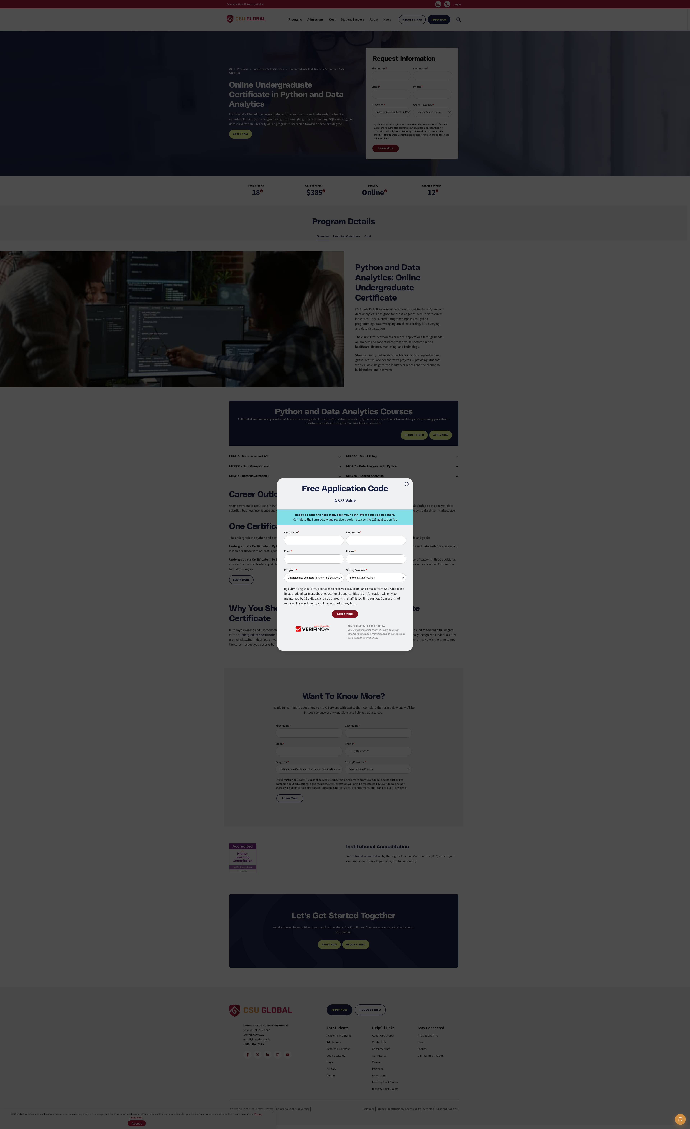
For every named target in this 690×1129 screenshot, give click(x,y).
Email (288, 551)
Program (290, 570)
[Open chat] (680, 1119)
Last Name (353, 532)
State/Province (356, 570)
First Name (291, 532)
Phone (351, 551)
